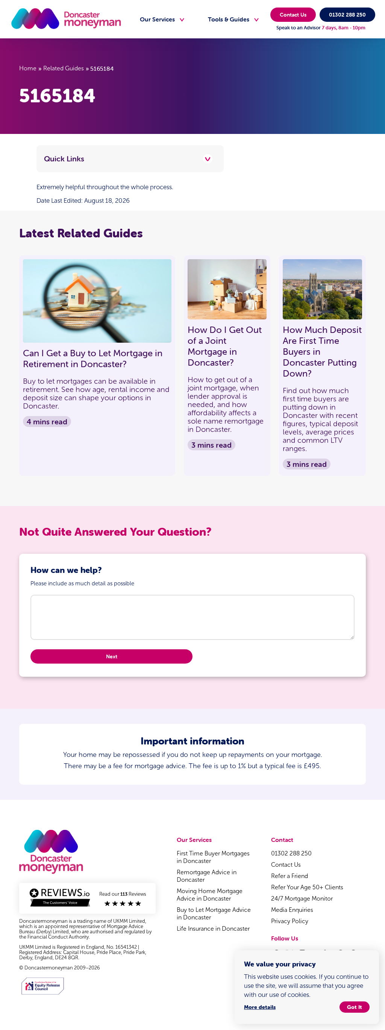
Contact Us (293, 14)
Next (111, 656)
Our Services (157, 19)
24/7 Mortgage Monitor (302, 898)
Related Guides (63, 68)
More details (260, 1007)
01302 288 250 (347, 14)
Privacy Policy (289, 921)
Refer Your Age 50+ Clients (307, 887)
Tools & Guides (228, 19)
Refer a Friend (289, 876)
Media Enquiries (292, 910)
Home (27, 68)
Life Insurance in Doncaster (213, 928)
